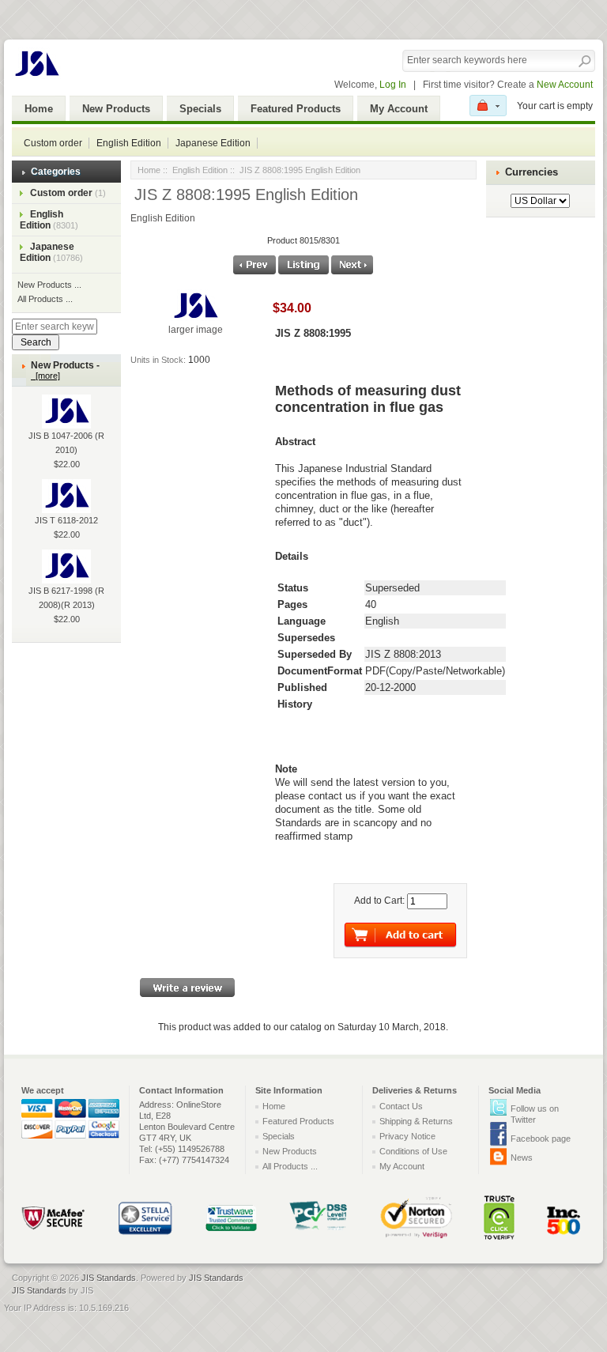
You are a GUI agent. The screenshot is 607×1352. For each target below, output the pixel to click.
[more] (45, 375)
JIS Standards (108, 1277)
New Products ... (49, 284)
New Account (565, 84)
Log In (392, 84)
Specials (200, 109)
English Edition (128, 143)
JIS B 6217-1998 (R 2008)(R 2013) (66, 598)
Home (39, 109)
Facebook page (541, 1138)
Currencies (531, 172)
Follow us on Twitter (535, 1114)
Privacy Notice (407, 1136)
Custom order (53, 143)
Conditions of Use (413, 1151)
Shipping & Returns (416, 1121)
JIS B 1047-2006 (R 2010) (66, 443)
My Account (399, 109)
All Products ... (45, 299)
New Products (116, 109)
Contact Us (401, 1106)
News (522, 1157)
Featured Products (296, 109)
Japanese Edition (213, 143)
